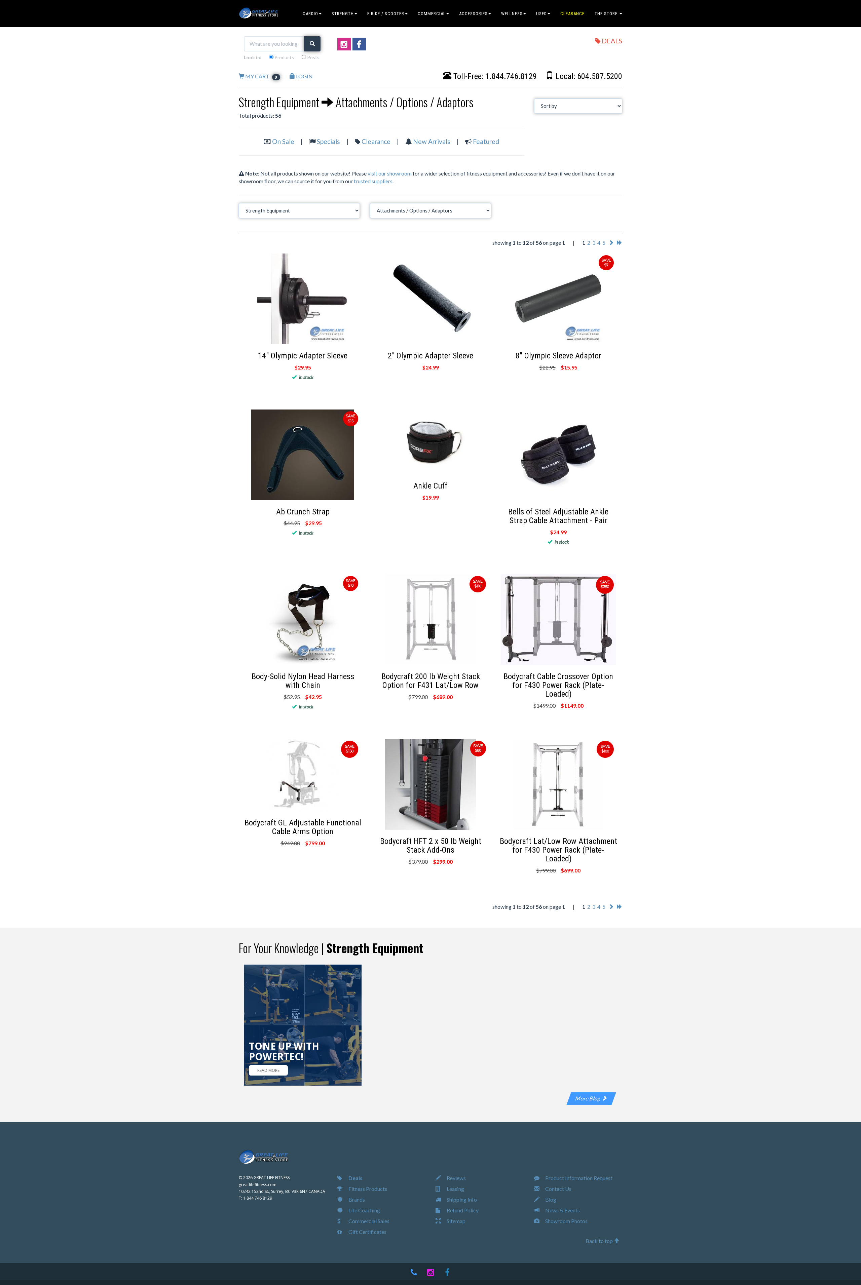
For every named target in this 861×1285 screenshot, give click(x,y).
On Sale (283, 141)
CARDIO (310, 13)
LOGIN (304, 76)
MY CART (261, 76)
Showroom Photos (566, 1221)
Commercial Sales (368, 1221)
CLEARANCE (572, 13)
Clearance (376, 141)
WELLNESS (512, 13)
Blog (550, 1199)
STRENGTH (343, 13)
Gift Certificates (366, 1232)
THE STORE (607, 13)
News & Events (562, 1210)
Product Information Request (578, 1178)
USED (541, 13)
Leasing (455, 1188)
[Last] (619, 242)
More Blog (588, 1098)
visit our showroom (390, 173)
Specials (328, 141)
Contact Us (557, 1188)
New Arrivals (431, 141)
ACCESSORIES (473, 13)
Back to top (600, 1241)
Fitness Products (367, 1188)
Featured (486, 141)
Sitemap (455, 1221)
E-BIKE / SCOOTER (385, 13)
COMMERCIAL (432, 13)
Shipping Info (461, 1199)
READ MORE (268, 1070)
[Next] (611, 242)
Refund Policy (462, 1210)
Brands (356, 1199)
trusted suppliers (373, 181)
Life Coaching (363, 1210)
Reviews (456, 1178)
